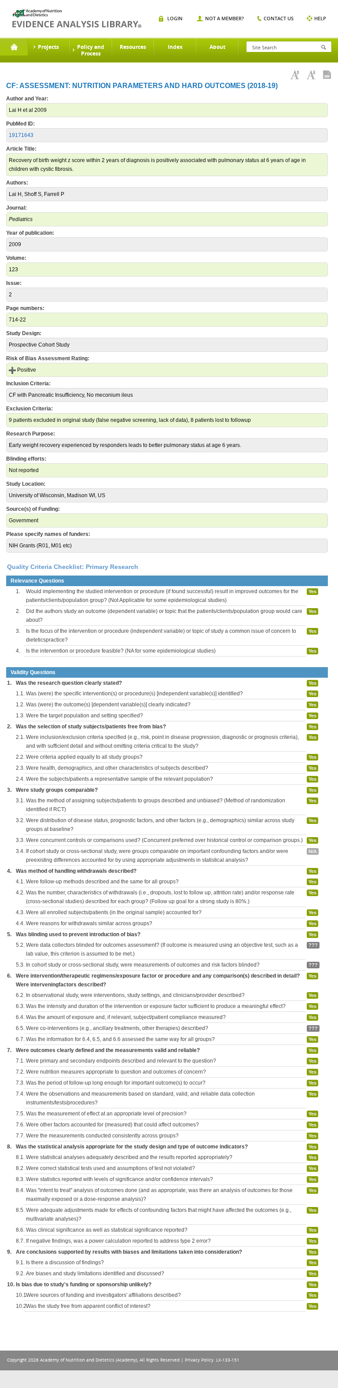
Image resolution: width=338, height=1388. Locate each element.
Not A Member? (224, 18)
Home (14, 47)
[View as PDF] (327, 74)
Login (175, 18)
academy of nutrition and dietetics (76, 18)
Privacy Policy (199, 1360)
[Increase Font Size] (294, 74)
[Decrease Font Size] (311, 74)
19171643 (21, 135)
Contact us (279, 18)
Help (320, 18)
